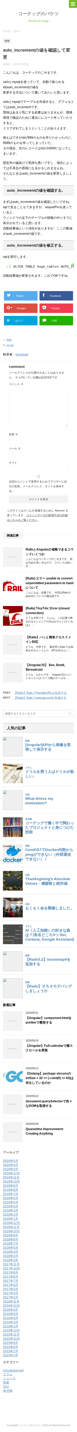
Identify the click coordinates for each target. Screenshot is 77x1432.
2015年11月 (11, 1334)
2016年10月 (11, 1305)
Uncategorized (13, 1370)
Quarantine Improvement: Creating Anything (45, 1131)
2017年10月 (11, 1268)
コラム (7, 1374)
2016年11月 (11, 1301)
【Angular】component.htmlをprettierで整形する (49, 1020)
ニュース (9, 1378)
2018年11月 (11, 1227)
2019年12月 (11, 1173)
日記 (6, 1386)
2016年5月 (10, 1314)
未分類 (7, 1390)
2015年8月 (10, 1347)
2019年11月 (11, 1177)
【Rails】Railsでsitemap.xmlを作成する (40, 697)
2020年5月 (10, 1161)
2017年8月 (10, 1276)
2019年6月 (10, 1198)
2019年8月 (10, 1190)
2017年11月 (11, 1264)
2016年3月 (10, 1322)
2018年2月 (10, 1260)
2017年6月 (10, 1285)
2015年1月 (10, 1355)
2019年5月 (10, 1202)
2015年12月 (11, 1330)
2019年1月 (10, 1218)
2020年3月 (10, 1169)
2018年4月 (10, 1252)
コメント (16, 384)
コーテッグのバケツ (38, 13)
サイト (13, 462)
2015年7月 (10, 1351)
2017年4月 (10, 1293)
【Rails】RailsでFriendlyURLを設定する (40, 692)
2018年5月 (10, 1247)
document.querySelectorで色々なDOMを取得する (49, 1103)
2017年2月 (10, 1297)
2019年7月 (10, 1194)
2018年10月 (11, 1231)
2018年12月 (11, 1223)
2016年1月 (10, 1326)
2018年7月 (10, 1243)
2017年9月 (10, 1272)
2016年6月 (10, 1309)
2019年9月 (10, 1185)
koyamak (22, 354)
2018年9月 (10, 1235)
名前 (13, 434)
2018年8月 (10, 1239)
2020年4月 (10, 1165)
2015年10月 (11, 1338)
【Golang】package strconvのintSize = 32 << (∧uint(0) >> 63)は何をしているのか (50, 1078)
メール (15, 448)
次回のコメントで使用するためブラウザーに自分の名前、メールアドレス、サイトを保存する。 (38, 486)
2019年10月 (11, 1181)
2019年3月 (10, 1210)
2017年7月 (10, 1281)
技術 (9, 339)
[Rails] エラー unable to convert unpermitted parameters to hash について (50, 583)
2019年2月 (10, 1214)
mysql (10, 345)
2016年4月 (10, 1318)
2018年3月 (10, 1256)
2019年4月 (10, 1206)
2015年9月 (10, 1343)
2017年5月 (10, 1289)
